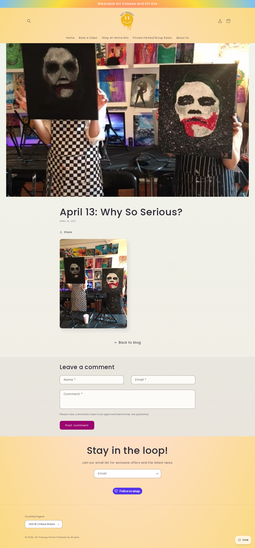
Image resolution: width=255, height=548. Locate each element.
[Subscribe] (157, 473)
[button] (29, 21)
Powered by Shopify (68, 537)
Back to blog (130, 342)
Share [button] (68, 232)
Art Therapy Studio (45, 537)
